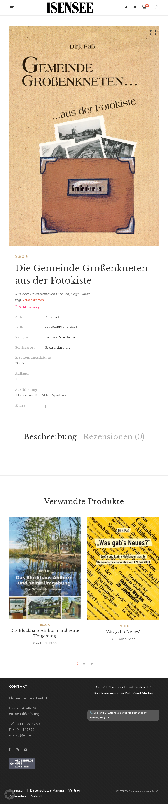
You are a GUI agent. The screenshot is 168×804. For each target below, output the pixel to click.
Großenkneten (57, 347)
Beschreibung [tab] (50, 436)
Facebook (126, 7)
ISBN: (20, 327)
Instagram (135, 7)
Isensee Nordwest (59, 337)
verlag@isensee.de (24, 735)
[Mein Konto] (157, 8)
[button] (152, 34)
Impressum (17, 790)
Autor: (20, 317)
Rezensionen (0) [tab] (114, 436)
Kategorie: (23, 337)
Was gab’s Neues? (123, 632)
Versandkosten (33, 300)
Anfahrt (36, 796)
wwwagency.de (99, 717)
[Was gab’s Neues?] (123, 568)
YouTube (26, 749)
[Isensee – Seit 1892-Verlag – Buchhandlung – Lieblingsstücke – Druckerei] (70, 7)
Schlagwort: (25, 347)
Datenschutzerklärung (47, 790)
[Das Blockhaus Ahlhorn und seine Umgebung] (45, 568)
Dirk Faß (51, 317)
